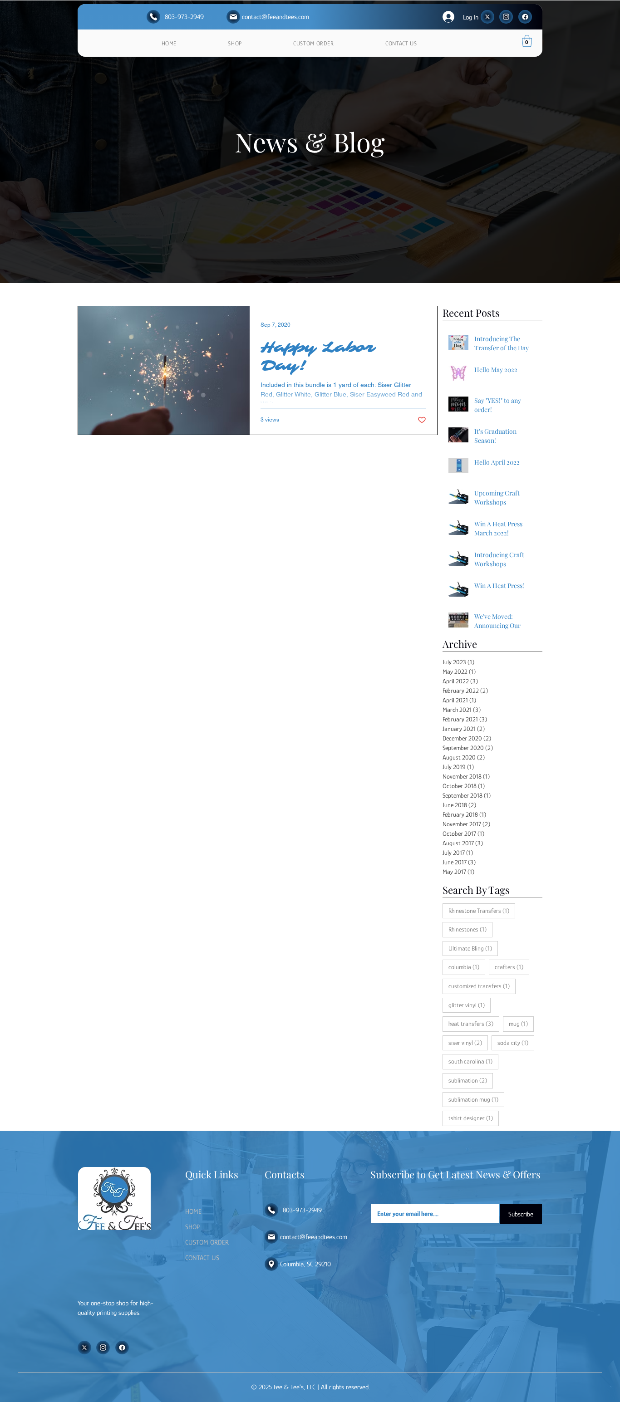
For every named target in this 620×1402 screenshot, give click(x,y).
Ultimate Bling (473, 948)
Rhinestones (470, 929)
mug (521, 1023)
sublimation (470, 1080)
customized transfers (482, 986)
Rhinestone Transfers (481, 910)
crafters (512, 967)
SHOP (192, 1226)
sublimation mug (476, 1099)
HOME (193, 1211)
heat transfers (473, 1023)
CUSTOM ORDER (207, 1242)
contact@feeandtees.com (275, 16)
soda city (515, 1042)
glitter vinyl (469, 1005)
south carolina (473, 1061)
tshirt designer (473, 1118)
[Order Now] (153, 17)
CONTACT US (202, 1257)
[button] (527, 41)
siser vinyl (468, 1042)
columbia (466, 967)
